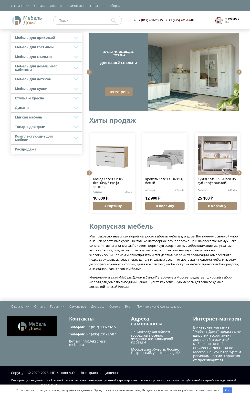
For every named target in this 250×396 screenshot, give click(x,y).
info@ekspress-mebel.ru (88, 343)
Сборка (114, 5)
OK (227, 390)
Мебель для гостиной (34, 47)
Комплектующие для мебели (34, 138)
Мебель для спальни (33, 56)
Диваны (22, 107)
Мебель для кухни (31, 88)
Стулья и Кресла (29, 98)
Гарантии (97, 5)
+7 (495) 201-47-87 (182, 20)
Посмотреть (119, 91)
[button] (89, 72)
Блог (128, 306)
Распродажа (25, 149)
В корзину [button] (113, 205)
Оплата (39, 5)
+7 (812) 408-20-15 (150, 20)
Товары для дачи (30, 126)
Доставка (56, 5)
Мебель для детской (33, 79)
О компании (20, 5)
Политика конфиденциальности (161, 306)
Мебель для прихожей (35, 37)
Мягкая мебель (28, 117)
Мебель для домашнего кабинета (36, 68)
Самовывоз (76, 5)
